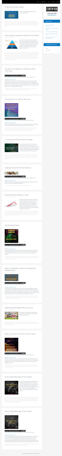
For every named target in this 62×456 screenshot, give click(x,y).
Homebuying (17, 157)
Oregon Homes (11, 21)
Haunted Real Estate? (12, 225)
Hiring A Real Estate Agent (31, 399)
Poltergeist (19, 257)
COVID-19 (17, 127)
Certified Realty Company (29, 453)
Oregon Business (28, 88)
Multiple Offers (21, 297)
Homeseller (23, 58)
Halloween (16, 256)
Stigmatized (31, 257)
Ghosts (13, 256)
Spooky (28, 257)
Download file (7, 77)
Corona (30, 156)
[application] (15, 76)
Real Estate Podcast (23, 366)
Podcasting (24, 185)
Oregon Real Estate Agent (13, 23)
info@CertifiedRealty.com (51, 15)
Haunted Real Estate (35, 256)
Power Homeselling (12, 298)
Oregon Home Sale (28, 52)
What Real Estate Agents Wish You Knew (19, 308)
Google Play (11, 79)
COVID (15, 127)
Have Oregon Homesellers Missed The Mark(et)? (22, 35)
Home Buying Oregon (30, 127)
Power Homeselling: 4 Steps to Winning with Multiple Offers (20, 269)
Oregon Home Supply (34, 52)
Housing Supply (10, 214)
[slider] (24, 75)
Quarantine (26, 130)
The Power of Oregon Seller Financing (52, 31)
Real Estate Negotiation (17, 89)
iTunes (14, 79)
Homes (20, 157)
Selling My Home (19, 57)
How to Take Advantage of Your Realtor (18, 377)
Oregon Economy (14, 52)
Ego (21, 88)
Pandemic (22, 130)
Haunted (19, 256)
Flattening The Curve (23, 127)
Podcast (20, 185)
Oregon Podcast (30, 365)
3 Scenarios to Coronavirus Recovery (18, 99)
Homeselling (27, 58)
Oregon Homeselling (31, 21)
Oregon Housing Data (11, 22)
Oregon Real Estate (20, 54)
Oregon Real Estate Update (14, 7)
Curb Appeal (19, 88)
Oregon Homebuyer (8, 53)
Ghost (11, 256)
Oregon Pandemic (11, 130)
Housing (6, 214)
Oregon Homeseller (25, 21)
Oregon (10, 52)
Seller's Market (13, 59)
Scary (26, 257)
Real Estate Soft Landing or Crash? (17, 195)
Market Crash (15, 214)
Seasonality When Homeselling (32, 366)
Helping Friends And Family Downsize (18, 168)
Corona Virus (11, 154)
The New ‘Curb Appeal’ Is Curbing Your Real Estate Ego (20, 70)
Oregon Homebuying (18, 322)
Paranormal (12, 257)
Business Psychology (13, 88)
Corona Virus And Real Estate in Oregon (19, 139)
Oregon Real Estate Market (21, 23)
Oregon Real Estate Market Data (31, 23)
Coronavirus (12, 127)
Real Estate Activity (12, 398)
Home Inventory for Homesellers (15, 365)
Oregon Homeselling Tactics (34, 53)
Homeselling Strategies (33, 58)
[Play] (5, 75)
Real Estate (9, 59)
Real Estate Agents (33, 398)
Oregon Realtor (7, 89)
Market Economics (20, 214)
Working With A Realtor (24, 445)
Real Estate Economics (31, 214)
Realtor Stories (10, 399)
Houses (27, 157)
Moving (15, 185)
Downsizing (11, 185)
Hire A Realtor (11, 397)
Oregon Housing (7, 54)
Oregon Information (26, 22)
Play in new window (13, 77)
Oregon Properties (33, 22)
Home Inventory (18, 58)
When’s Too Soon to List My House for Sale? (20, 334)
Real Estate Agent (18, 398)
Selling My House (25, 57)
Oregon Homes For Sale (17, 21)
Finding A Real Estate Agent (22, 399)
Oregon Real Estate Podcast (13, 213)
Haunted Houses (29, 256)
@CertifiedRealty (48, 50)
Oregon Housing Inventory (19, 22)
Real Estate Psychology (12, 57)
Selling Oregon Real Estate (32, 57)
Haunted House (23, 256)
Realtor (19, 445)
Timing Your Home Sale (8, 367)
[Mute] (21, 75)
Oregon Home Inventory (21, 52)
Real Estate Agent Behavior (25, 398)
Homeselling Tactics (15, 297)
